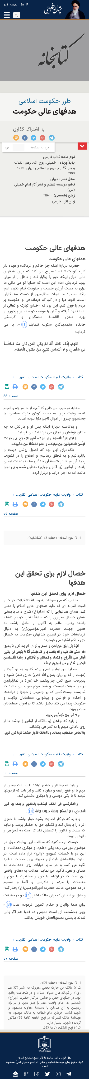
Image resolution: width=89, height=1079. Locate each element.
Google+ (42, 137)
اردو (6, 5)
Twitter (34, 137)
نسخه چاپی (16, 386)
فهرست (82, 146)
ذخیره (8, 386)
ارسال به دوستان (16, 137)
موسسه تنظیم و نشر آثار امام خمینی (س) (39, 1062)
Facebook (25, 137)
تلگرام (51, 137)
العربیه (14, 5)
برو (7, 147)
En (22, 5)
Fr (27, 5)
